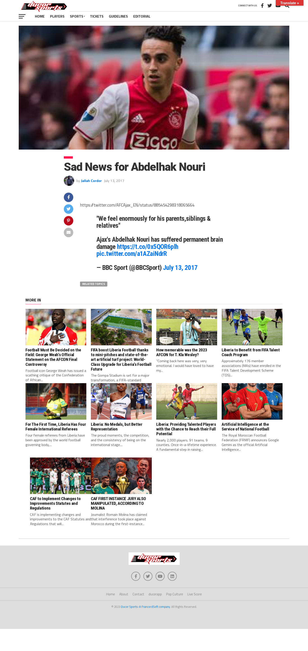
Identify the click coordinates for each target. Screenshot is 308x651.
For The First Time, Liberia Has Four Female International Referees (55, 427)
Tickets (96, 16)
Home (40, 16)
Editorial (141, 16)
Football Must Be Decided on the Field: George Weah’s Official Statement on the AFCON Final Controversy (53, 357)
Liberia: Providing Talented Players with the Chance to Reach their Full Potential (186, 429)
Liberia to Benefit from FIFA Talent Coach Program (251, 352)
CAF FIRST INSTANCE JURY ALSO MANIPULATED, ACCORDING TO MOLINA (118, 503)
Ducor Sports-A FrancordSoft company (145, 606)
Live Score (194, 594)
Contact (138, 594)
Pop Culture (174, 594)
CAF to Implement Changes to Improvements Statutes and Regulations (55, 503)
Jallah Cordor (91, 180)
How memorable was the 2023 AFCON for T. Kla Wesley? (181, 352)
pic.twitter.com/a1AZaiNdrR (132, 253)
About (123, 594)
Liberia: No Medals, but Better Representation (116, 427)
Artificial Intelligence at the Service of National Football (245, 427)
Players (57, 16)
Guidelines (118, 16)
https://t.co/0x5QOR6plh (147, 246)
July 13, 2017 (180, 267)
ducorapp (155, 594)
